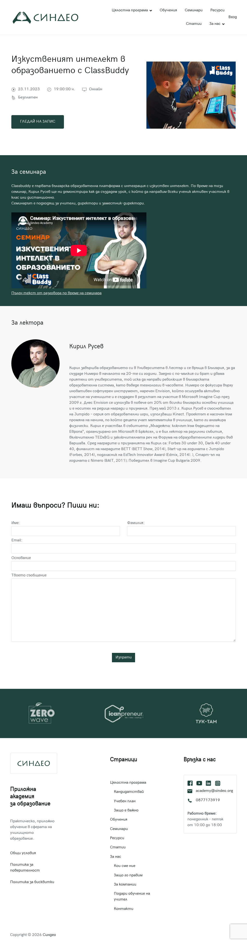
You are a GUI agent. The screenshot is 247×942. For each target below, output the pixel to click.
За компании (125, 884)
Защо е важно (126, 810)
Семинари (194, 10)
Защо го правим (128, 875)
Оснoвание (21, 558)
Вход (232, 17)
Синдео (49, 935)
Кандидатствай (129, 792)
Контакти (123, 909)
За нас (214, 24)
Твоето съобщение (29, 575)
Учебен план (125, 801)
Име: (15, 523)
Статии (194, 24)
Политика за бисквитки (32, 882)
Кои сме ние (124, 866)
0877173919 (208, 800)
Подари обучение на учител (132, 896)
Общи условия (23, 853)
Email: (16, 540)
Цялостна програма (130, 10)
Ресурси (217, 10)
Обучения (168, 10)
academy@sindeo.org (214, 791)
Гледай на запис (37, 122)
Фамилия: (135, 523)
